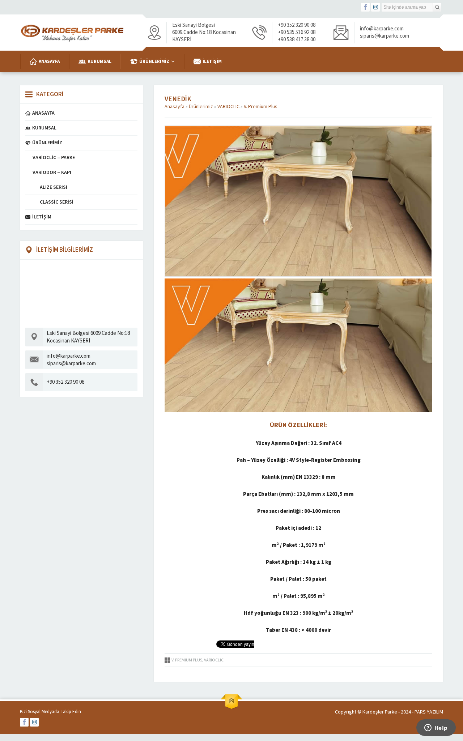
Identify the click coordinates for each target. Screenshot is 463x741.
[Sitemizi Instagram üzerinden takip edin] (375, 7)
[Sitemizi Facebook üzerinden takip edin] (365, 7)
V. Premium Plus (260, 106)
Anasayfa (174, 106)
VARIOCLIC (228, 106)
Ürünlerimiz (201, 106)
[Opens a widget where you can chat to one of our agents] (436, 728)
